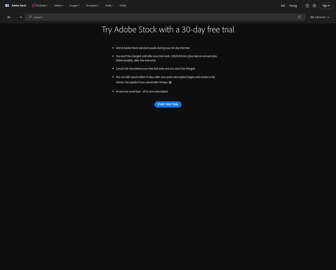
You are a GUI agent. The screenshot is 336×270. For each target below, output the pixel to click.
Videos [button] (57, 5)
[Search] (30, 17)
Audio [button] (108, 5)
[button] (307, 6)
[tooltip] (170, 82)
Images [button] (74, 5)
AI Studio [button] (41, 5)
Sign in (326, 5)
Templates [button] (91, 5)
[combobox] (165, 17)
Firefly (123, 5)
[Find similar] (299, 17)
